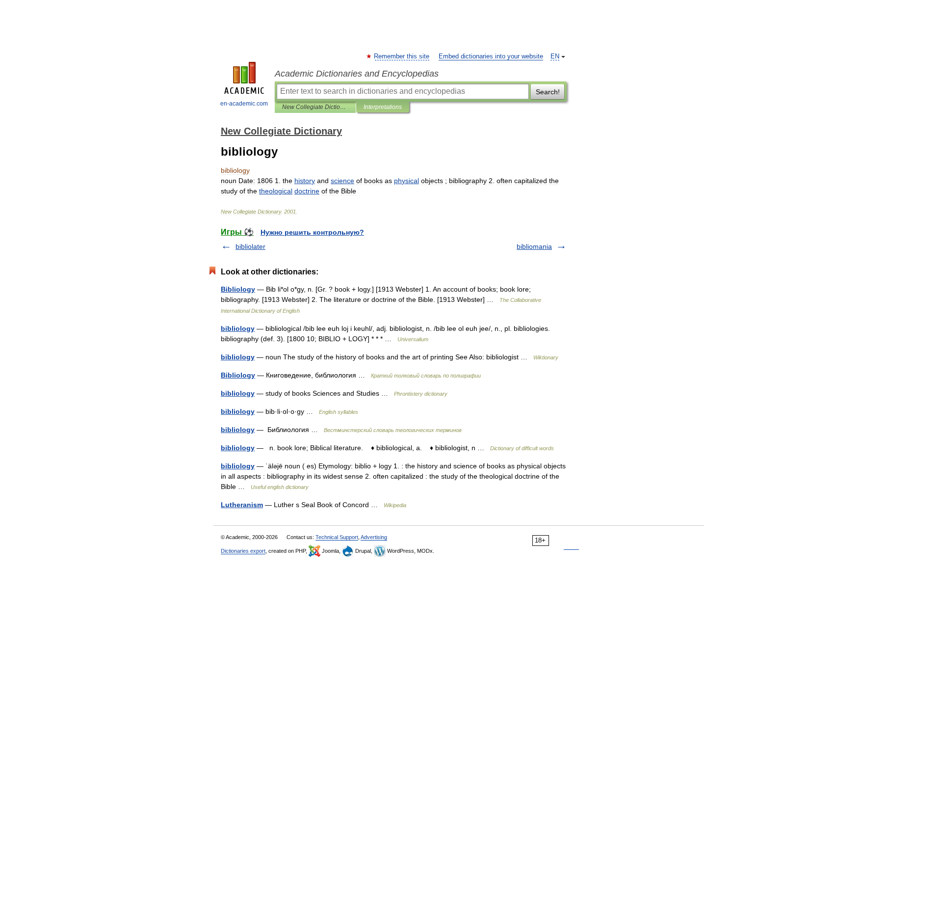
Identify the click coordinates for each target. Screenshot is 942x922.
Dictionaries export (243, 551)
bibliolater (250, 246)
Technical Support (336, 537)
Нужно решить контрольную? (312, 232)
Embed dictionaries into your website (491, 56)
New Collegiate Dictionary (315, 107)
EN (554, 56)
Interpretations (383, 107)
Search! (548, 92)
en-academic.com (244, 103)
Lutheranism (242, 505)
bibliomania (534, 246)
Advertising (374, 537)
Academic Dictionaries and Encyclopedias (357, 74)
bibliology (238, 328)
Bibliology (238, 289)
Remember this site (402, 56)
